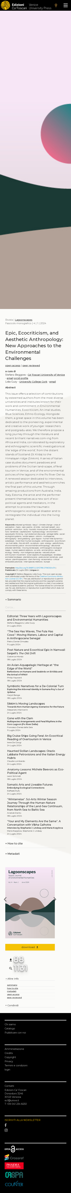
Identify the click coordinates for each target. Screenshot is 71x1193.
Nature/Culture (49, 552)
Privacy (9, 1061)
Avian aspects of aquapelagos (39, 555)
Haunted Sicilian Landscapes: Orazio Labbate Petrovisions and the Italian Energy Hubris (36, 754)
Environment (52, 532)
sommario (12, 985)
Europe (47, 562)
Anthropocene (47, 541)
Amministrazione (14, 1049)
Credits (9, 1053)
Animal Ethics (47, 550)
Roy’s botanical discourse (35, 534)
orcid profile (21, 378)
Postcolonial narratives (48, 557)
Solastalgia (9, 541)
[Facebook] (35, 1125)
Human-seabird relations (22, 550)
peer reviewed (31, 365)
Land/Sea (57, 555)
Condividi (11, 1005)
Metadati (12, 853)
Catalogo (10, 1028)
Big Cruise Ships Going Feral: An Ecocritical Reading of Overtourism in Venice (35, 737)
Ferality (16, 552)
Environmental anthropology (37, 546)
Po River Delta (12, 543)
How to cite (14, 843)
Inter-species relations (33, 562)
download (30, 947)
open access (12, 365)
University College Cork (33, 381)
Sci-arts (37, 550)
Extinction (18, 529)
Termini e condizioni (16, 1065)
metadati (11, 991)
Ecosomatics (46, 559)
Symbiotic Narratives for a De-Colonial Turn (35, 686)
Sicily (26, 529)
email (10, 378)
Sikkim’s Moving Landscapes (26, 703)
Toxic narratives (11, 532)
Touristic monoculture (38, 529)
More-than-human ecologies (28, 541)
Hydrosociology (38, 532)
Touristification (55, 529)
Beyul (35, 525)
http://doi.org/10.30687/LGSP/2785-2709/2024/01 (35, 568)
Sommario (13, 599)
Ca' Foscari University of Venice (46, 374)
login (7, 1069)
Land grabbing (24, 539)
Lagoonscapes (23, 319)
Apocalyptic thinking (14, 534)
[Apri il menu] (65, 5)
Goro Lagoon (37, 539)
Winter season (29, 536)
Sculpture (35, 543)
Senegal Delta (52, 534)
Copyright (10, 1057)
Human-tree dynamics (52, 539)
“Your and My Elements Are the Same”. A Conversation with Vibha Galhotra (34, 823)
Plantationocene (30, 557)
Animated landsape (13, 557)
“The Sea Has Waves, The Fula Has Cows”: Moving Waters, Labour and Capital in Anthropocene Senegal (35, 635)
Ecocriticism (60, 541)
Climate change (45, 525)
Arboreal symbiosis (23, 525)
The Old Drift (24, 543)
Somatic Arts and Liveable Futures (30, 784)
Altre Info (12, 978)
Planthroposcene (19, 559)
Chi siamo (10, 1024)
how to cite (12, 988)
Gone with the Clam (20, 718)
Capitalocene (25, 532)
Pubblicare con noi (15, 1032)
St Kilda (37, 527)
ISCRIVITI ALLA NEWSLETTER (22, 1120)
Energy (48, 543)
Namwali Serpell (48, 527)
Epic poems (27, 527)
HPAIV (18, 527)
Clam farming (34, 559)
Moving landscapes (30, 548)
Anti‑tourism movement (15, 555)
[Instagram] (35, 1130)
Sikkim (39, 536)
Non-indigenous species (31, 552)
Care (42, 543)
